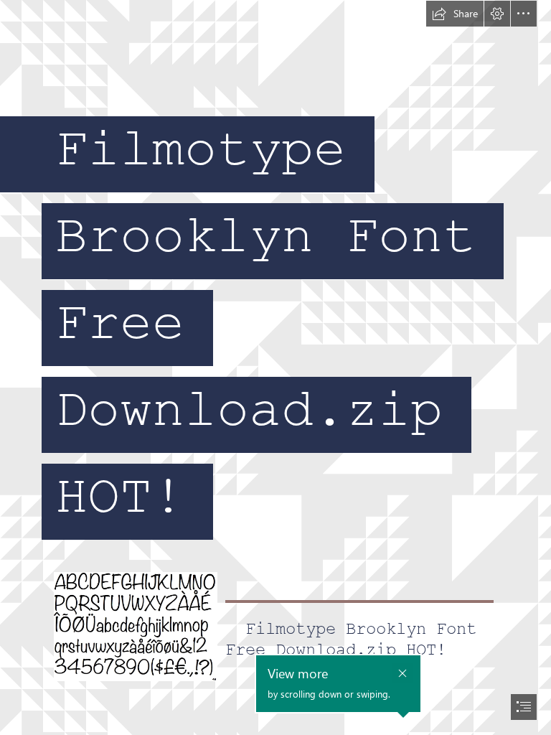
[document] (275, 367)
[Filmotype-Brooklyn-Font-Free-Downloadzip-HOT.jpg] (135, 625)
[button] (455, 14)
